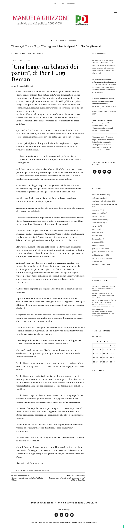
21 (104, 358)
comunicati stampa (99, 220)
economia (96, 229)
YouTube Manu (104, 173)
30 (111, 362)
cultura (94, 226)
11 (93, 354)
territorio (95, 261)
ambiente (95, 210)
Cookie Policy (77, 522)
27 (101, 362)
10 (114, 350)
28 (104, 362)
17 (114, 354)
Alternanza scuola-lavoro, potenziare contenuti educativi (103, 288)
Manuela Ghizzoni (26, 86)
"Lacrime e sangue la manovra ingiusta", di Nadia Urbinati (27, 478)
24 (114, 358)
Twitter (99, 173)
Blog (62, 4)
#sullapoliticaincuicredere (101, 201)
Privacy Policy (66, 522)
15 (107, 354)
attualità (16, 53)
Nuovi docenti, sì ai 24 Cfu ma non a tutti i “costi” (103, 295)
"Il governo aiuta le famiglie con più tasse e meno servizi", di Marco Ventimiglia (67, 478)
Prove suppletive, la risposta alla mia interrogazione (103, 307)
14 (104, 354)
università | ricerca (99, 265)
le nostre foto (97, 239)
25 (94, 362)
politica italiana (98, 255)
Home (56, 4)
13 (101, 354)
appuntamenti (97, 213)
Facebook (94, 173)
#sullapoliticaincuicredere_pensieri (105, 204)
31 (114, 362)
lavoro (94, 236)
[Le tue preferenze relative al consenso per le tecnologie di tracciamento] (123, 526)
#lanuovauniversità (99, 195)
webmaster (93, 522)
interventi (95, 232)
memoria (95, 242)
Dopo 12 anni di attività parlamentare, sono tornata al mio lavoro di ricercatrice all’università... (104, 65)
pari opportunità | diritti (100, 248)
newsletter (96, 245)
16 (111, 354)
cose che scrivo (98, 223)
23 (111, 358)
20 (101, 358)
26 (97, 362)
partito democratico (33, 53)
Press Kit (71, 4)
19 (97, 358)
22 (107, 358)
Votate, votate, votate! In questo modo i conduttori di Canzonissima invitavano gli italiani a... (103, 126)
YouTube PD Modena (109, 173)
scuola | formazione (99, 258)
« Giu (94, 370)
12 (97, 354)
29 (107, 362)
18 (94, 358)
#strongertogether (99, 198)
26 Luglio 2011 (25, 61)
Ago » (101, 370)
